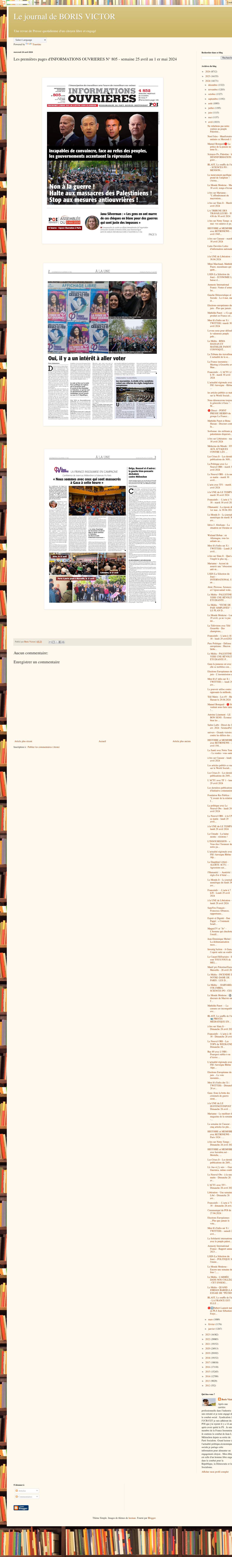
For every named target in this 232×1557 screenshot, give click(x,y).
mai (210, 117)
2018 (208, 1357)
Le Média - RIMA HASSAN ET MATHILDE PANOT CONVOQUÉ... (219, 345)
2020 (208, 1348)
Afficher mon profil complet (215, 1471)
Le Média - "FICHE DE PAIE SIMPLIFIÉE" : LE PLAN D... (220, 607)
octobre (212, 94)
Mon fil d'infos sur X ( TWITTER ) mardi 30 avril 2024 (220, 323)
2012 (208, 1385)
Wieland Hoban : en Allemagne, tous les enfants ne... (218, 538)
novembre (213, 89)
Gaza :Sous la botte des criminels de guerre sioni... (219, 1095)
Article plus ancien (182, 741)
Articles (22, 1490)
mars (210, 1319)
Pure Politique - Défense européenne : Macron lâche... (219, 646)
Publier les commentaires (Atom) (44, 747)
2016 (208, 1367)
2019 (208, 1353)
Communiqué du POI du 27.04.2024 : (219, 1212)
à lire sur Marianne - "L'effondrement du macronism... (218, 195)
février (211, 1324)
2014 (208, 1376)
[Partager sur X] (56, 642)
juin (210, 112)
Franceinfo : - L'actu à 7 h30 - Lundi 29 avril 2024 (219, 892)
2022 (208, 1339)
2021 (208, 1343)
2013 (208, 1380)
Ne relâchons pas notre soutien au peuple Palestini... (218, 128)
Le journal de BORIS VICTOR (64, 16)
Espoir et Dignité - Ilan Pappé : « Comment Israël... (219, 920)
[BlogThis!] (53, 642)
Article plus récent (23, 741)
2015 (208, 1371)
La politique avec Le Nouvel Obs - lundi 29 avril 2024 (220, 808)
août (210, 103)
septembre (213, 98)
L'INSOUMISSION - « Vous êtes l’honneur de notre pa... (220, 844)
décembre (213, 84)
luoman (132, 1517)
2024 (208, 80)
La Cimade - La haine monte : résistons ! (218, 835)
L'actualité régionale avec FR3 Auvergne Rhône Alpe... (220, 1064)
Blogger (151, 1517)
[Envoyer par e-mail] (50, 642)
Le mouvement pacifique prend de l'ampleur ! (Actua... (219, 177)
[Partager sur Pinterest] (63, 642)
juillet (211, 108)
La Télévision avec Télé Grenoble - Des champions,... (219, 628)
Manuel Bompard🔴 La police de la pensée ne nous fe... (219, 146)
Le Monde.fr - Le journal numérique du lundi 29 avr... (220, 882)
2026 (208, 71)
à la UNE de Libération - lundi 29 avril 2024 (220, 902)
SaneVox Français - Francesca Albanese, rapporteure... (218, 910)
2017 (208, 1362)
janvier (212, 1328)
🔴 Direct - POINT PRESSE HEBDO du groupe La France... (219, 413)
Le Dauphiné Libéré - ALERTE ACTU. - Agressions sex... (218, 864)
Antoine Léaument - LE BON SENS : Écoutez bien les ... (219, 717)
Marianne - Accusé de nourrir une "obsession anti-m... (220, 566)
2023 (208, 1334)
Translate (36, 44)
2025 (208, 76)
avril (210, 121)
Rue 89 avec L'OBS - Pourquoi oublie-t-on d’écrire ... (219, 1054)
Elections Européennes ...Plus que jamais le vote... (218, 1220)
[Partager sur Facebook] (60, 642)
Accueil (102, 741)
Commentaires (25, 1496)
